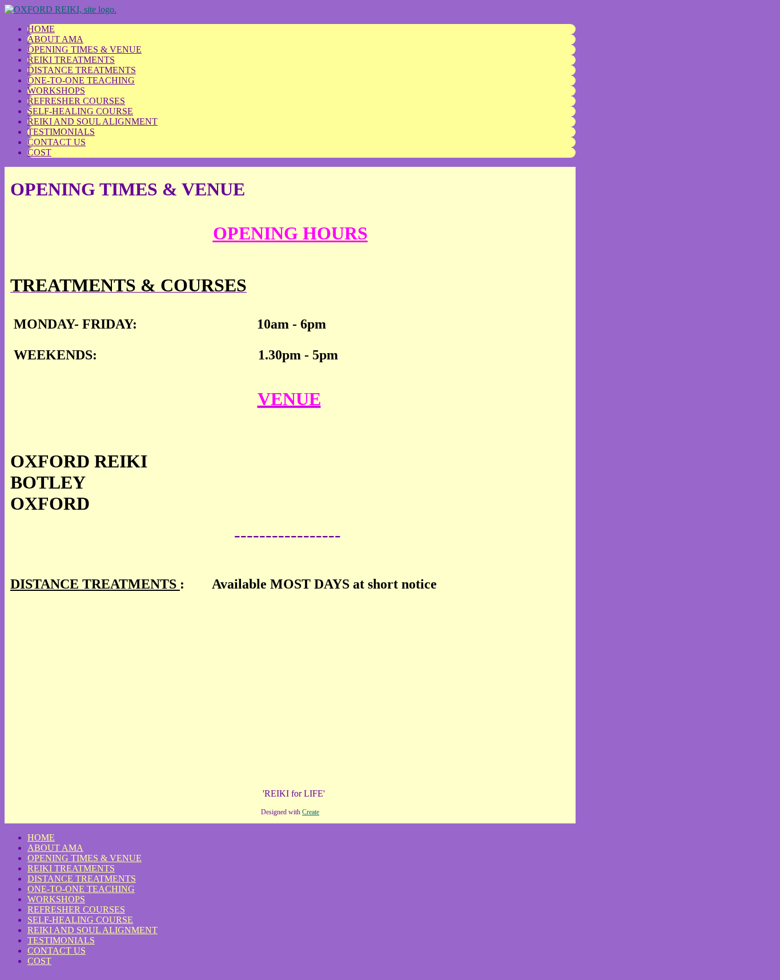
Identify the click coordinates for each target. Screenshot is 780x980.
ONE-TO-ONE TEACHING (81, 80)
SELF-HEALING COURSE (80, 111)
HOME (41, 29)
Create (310, 812)
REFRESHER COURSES (76, 101)
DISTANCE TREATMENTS (81, 70)
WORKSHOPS (56, 90)
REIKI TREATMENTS (71, 60)
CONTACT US (56, 142)
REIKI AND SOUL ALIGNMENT (92, 121)
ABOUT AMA (55, 39)
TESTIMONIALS (61, 132)
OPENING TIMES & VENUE (84, 49)
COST (39, 152)
